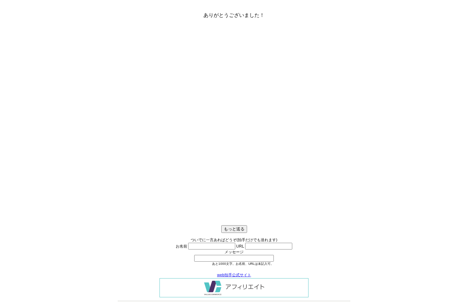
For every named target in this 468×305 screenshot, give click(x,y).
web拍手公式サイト (234, 275)
